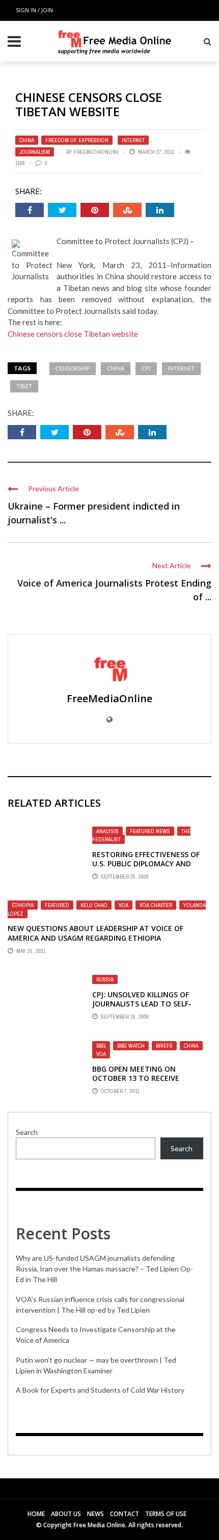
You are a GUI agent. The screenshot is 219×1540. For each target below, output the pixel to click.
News (95, 1513)
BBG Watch (131, 1045)
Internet (133, 140)
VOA (123, 905)
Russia (105, 979)
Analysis (107, 831)
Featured (57, 905)
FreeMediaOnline (96, 151)
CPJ (146, 368)
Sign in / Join (34, 10)
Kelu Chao (93, 905)
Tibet (24, 386)
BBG (101, 1045)
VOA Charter (156, 905)
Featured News (150, 831)
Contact (124, 1513)
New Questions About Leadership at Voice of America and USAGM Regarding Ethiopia (95, 932)
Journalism (34, 151)
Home (36, 1513)
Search (27, 1132)
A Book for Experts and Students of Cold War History (100, 1390)
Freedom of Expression (76, 140)
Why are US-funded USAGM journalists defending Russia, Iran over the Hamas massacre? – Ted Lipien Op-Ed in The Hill (104, 1269)
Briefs (164, 1045)
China (26, 140)
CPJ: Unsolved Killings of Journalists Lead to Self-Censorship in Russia (141, 1004)
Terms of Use (165, 1513)
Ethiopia (23, 905)
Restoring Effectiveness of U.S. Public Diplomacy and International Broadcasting (150, 863)
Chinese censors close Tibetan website (73, 333)
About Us (66, 1513)
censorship (73, 368)
